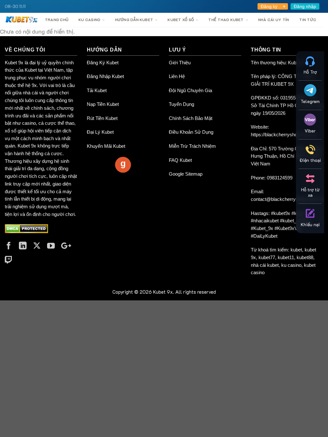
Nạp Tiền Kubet (103, 104)
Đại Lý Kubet (100, 132)
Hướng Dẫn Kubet (134, 19)
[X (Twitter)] (37, 246)
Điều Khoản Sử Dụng (191, 132)
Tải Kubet (97, 90)
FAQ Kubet (180, 160)
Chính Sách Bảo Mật (190, 118)
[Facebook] (8, 246)
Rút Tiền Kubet (102, 118)
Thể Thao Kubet (225, 19)
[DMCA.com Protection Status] (26, 228)
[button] (310, 64)
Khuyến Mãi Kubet (106, 146)
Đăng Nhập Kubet (105, 76)
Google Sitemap (185, 174)
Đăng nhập (305, 6)
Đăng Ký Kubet (103, 62)
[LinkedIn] (23, 246)
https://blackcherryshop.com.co (284, 134)
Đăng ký (269, 6)
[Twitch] (8, 260)
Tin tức (307, 19)
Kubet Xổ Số (181, 19)
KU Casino (89, 19)
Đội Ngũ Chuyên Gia (190, 90)
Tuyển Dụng (181, 104)
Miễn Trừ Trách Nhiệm (192, 146)
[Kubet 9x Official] (21, 19)
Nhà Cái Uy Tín (273, 19)
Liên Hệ (177, 76)
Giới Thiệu (180, 62)
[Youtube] (51, 246)
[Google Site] (66, 246)
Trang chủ (56, 19)
